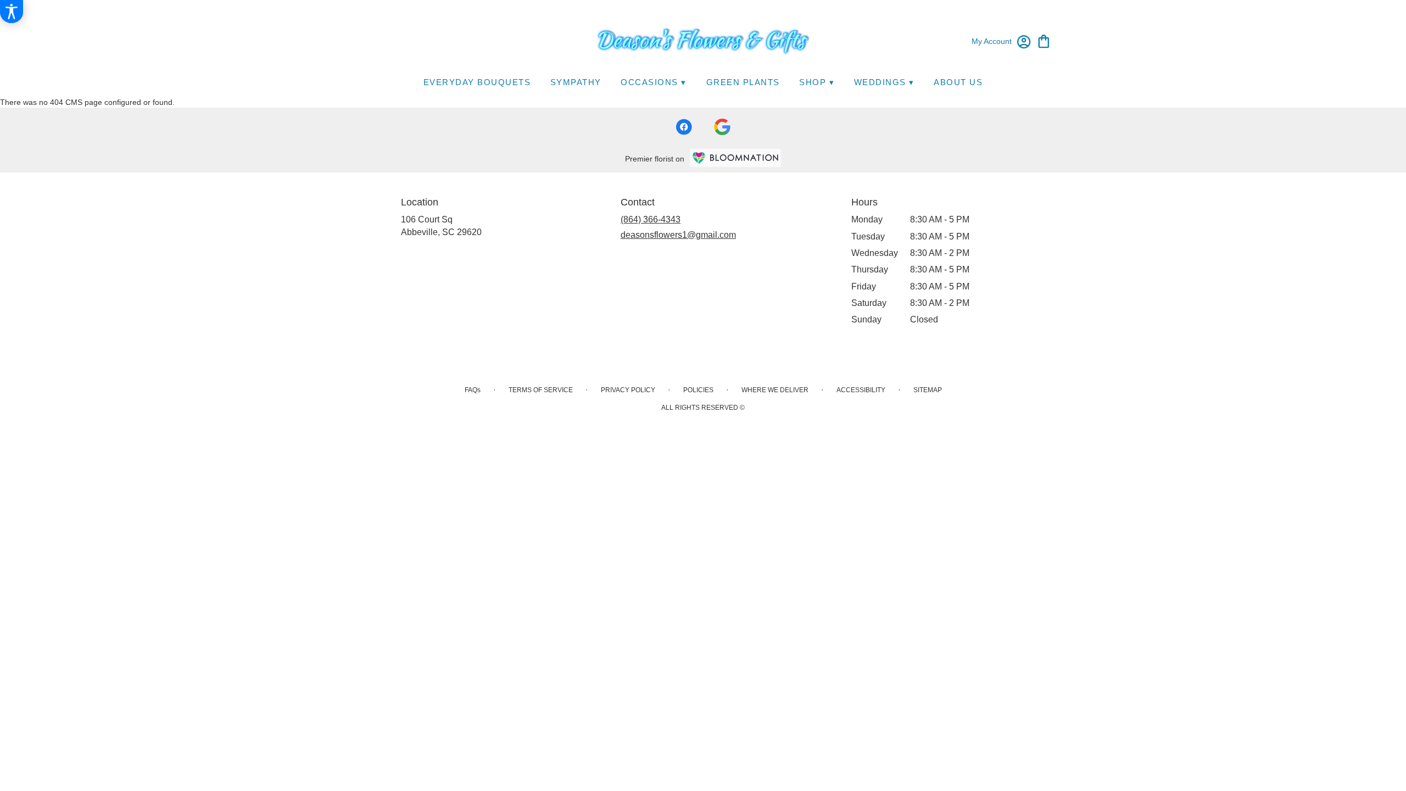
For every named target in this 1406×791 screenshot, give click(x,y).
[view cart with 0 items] (1044, 40)
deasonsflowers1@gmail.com (678, 234)
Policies (698, 390)
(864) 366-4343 (650, 219)
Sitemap (927, 390)
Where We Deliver (774, 390)
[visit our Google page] (722, 127)
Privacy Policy (628, 390)
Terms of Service (541, 390)
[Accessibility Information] (11, 11)
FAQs (473, 390)
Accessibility (860, 390)
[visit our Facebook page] (684, 127)
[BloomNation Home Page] (735, 158)
